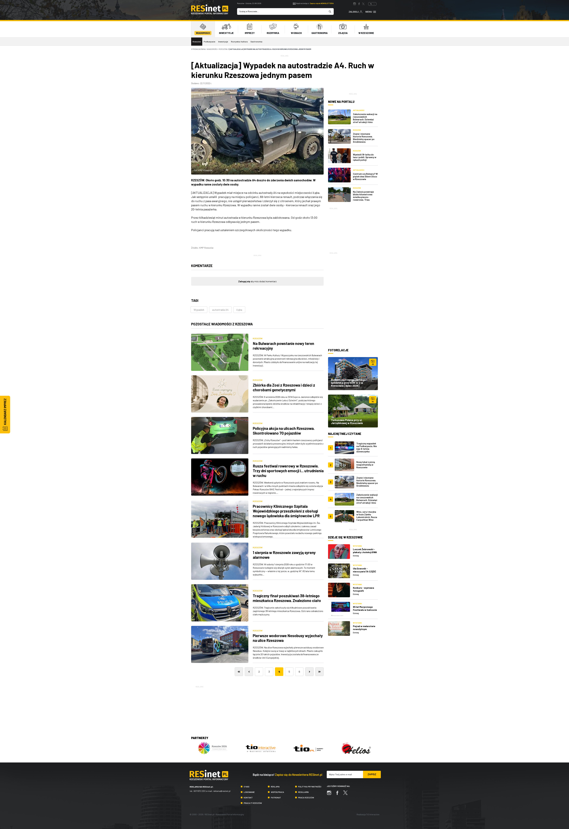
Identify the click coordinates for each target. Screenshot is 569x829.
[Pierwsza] (239, 671)
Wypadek (199, 309)
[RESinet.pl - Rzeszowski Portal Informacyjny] (209, 13)
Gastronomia (256, 41)
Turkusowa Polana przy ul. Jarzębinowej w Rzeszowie (347, 421)
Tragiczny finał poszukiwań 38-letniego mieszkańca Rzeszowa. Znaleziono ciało (287, 598)
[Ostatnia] (319, 671)
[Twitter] (347, 794)
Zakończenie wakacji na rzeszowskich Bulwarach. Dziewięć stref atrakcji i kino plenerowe (365, 119)
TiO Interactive (372, 814)
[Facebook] (339, 794)
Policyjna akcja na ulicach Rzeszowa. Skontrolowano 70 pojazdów (284, 430)
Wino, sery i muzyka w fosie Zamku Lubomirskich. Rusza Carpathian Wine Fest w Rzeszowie (366, 517)
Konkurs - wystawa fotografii (363, 589)
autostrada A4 (220, 309)
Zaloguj (354, 11)
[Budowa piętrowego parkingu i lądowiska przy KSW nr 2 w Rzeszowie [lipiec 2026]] (353, 373)
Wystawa (357, 546)
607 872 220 (199, 791)
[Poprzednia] (249, 671)
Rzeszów (197, 41)
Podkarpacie (209, 41)
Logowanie (249, 792)
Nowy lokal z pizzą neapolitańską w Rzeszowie (365, 465)
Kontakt (248, 797)
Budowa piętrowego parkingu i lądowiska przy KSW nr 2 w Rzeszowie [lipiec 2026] (349, 382)
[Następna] (309, 671)
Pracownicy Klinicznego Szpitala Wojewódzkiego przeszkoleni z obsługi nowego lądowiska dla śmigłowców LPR (286, 511)
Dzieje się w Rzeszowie (345, 537)
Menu (368, 12)
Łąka (239, 309)
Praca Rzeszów (306, 797)
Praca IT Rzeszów (253, 803)
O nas (246, 786)
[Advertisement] (353, 228)
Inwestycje (223, 41)
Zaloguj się (244, 281)
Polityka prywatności (309, 786)
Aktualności (358, 110)
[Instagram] (330, 794)
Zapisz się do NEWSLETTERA (322, 3)
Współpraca (277, 792)
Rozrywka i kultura (239, 41)
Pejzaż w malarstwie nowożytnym (364, 627)
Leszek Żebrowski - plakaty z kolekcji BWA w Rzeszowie (365, 552)
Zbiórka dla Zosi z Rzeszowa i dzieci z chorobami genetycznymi (284, 387)
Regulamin (303, 792)
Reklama (275, 786)
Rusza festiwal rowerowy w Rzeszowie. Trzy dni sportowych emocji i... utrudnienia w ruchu (288, 471)
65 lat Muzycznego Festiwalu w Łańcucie (365, 608)
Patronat (276, 797)
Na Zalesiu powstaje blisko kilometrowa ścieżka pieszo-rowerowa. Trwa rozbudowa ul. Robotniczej (363, 198)
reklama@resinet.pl (221, 791)
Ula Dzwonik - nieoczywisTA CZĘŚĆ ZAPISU (364, 571)
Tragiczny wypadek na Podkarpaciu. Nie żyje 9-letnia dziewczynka (366, 447)
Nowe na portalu (341, 101)
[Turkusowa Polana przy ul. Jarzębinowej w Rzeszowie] (353, 411)
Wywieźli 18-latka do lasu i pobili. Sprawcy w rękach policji (364, 157)
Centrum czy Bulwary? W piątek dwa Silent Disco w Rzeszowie (365, 176)
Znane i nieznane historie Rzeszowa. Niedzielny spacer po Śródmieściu (363, 137)
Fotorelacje (338, 350)
